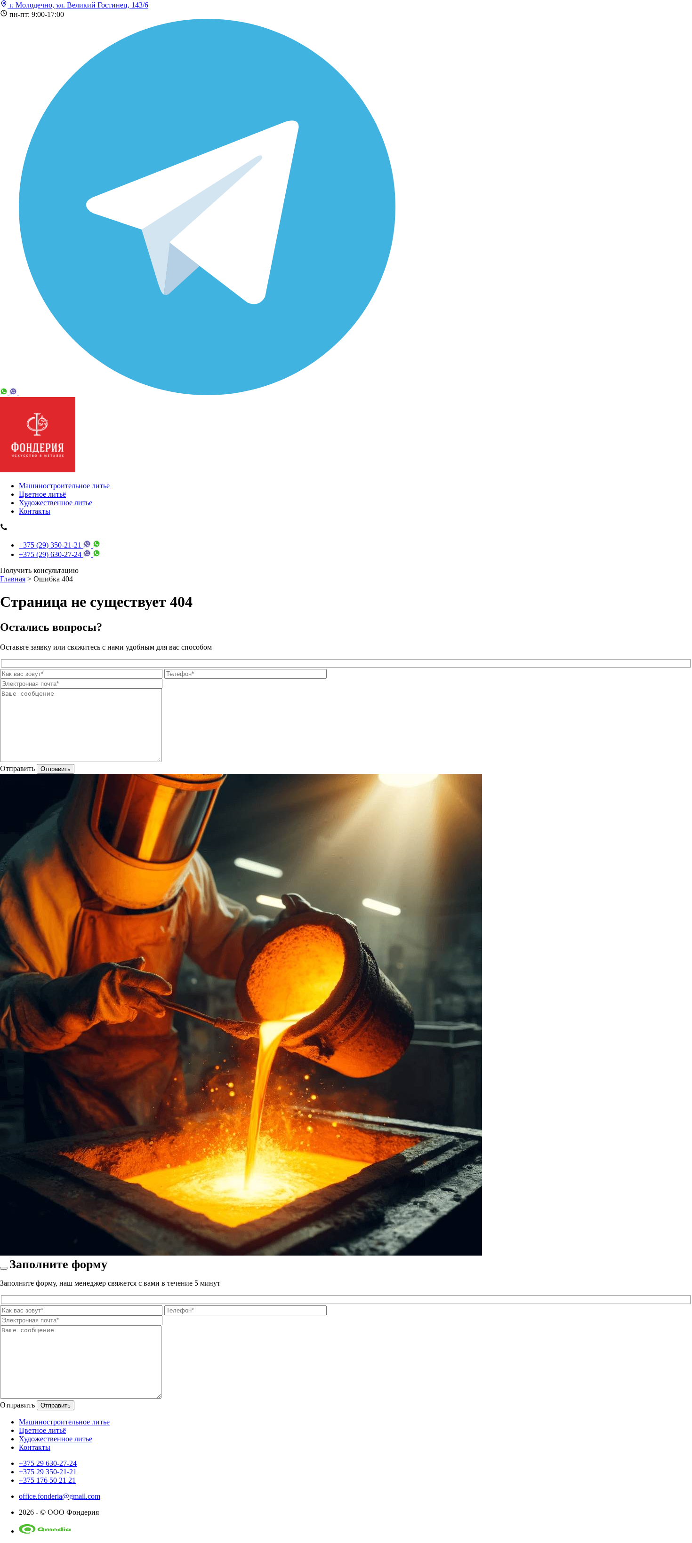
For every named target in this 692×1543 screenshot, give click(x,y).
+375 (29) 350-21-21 (51, 545)
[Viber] (14, 393)
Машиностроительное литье (64, 486)
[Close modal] (4, 1268)
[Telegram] (207, 393)
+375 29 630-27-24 (48, 1463)
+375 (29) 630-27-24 (51, 554)
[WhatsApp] (4, 393)
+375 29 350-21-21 (48, 1472)
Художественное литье (55, 503)
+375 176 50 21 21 (47, 1480)
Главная (12, 579)
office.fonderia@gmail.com (59, 1496)
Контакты (34, 511)
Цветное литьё (42, 494)
